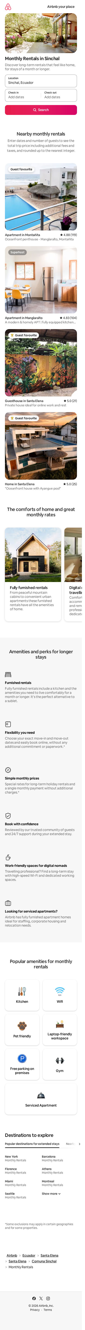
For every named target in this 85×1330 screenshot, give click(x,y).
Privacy (35, 1310)
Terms (48, 1310)
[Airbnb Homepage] (8, 6)
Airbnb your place (60, 7)
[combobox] (41, 82)
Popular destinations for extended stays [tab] (32, 1144)
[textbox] (23, 97)
